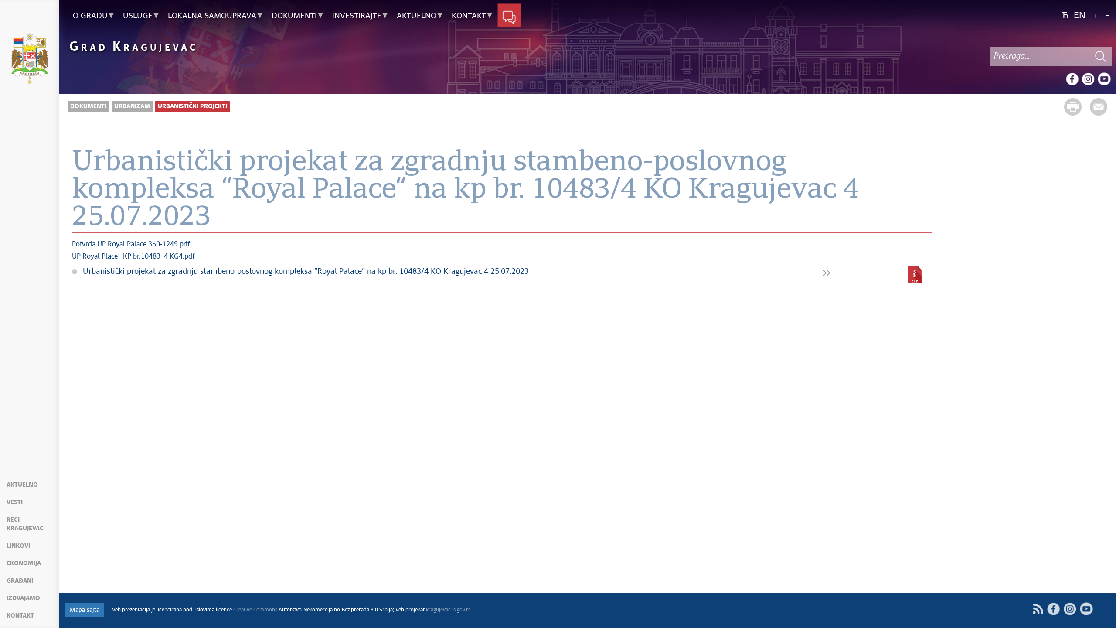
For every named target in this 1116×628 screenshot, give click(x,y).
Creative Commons (255, 610)
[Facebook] (1072, 78)
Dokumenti (88, 106)
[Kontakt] (509, 16)
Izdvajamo (23, 598)
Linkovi (18, 546)
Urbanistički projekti (192, 106)
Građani (20, 581)
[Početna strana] (29, 60)
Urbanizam (132, 106)
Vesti (15, 502)
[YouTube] (1104, 78)
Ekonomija (24, 563)
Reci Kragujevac (25, 524)
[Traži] (1101, 56)
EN (1079, 15)
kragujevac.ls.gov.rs (448, 610)
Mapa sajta (84, 610)
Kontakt (20, 616)
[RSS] (1037, 609)
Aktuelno (22, 485)
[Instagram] (1088, 78)
